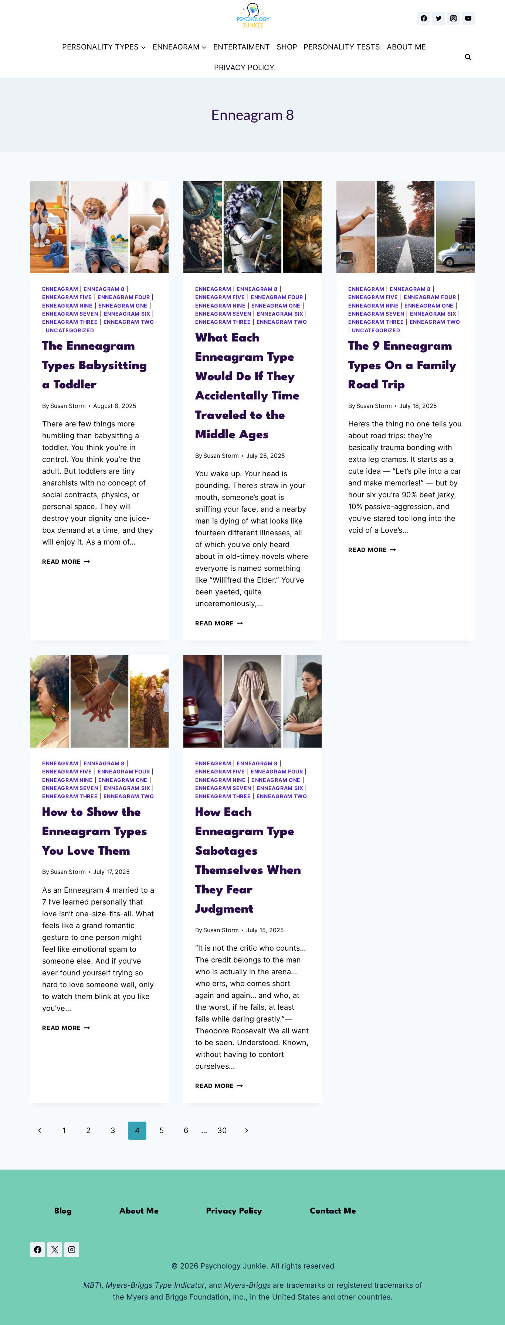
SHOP (287, 46)
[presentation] (99, 227)
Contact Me (333, 1211)
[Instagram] (453, 18)
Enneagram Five (67, 297)
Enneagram (60, 289)
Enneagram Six (127, 313)
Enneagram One (123, 305)
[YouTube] (468, 18)
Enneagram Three (70, 322)
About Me (139, 1211)
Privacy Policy (234, 1211)
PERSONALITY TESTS (342, 46)
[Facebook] (423, 18)
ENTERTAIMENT (241, 46)
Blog (63, 1211)
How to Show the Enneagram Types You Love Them (94, 832)
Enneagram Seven (70, 313)
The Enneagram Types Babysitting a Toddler (94, 365)
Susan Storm (68, 405)
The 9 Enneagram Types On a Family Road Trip (402, 365)
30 (222, 1130)
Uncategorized (70, 330)
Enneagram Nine (67, 305)
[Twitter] (438, 18)
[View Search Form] (468, 57)
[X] (54, 1249)
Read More (66, 561)
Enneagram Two (129, 322)
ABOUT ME (406, 46)
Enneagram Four (124, 297)
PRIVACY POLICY (244, 67)
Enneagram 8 (104, 289)
